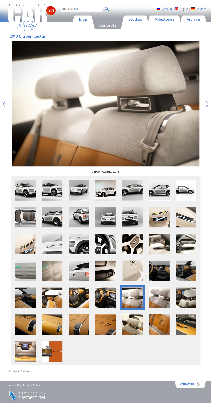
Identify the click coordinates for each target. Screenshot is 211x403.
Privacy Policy (31, 385)
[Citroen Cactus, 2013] (105, 104)
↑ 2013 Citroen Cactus (26, 36)
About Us (14, 385)
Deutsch (201, 9)
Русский (167, 9)
